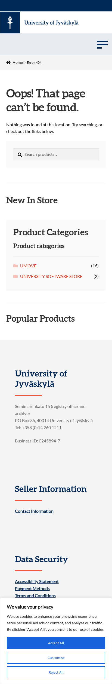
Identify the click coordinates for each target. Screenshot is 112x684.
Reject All (56, 672)
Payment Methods (32, 588)
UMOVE (28, 265)
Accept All (56, 643)
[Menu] (102, 44)
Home (18, 62)
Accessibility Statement (37, 581)
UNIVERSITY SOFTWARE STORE (51, 276)
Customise (56, 657)
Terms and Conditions (35, 595)
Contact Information (34, 511)
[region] (56, 641)
